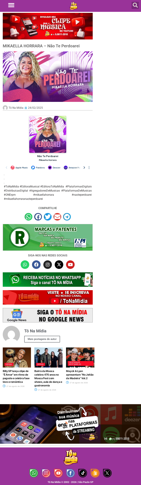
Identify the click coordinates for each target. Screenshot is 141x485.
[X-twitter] (59, 264)
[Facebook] (36, 264)
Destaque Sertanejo (75, 363)
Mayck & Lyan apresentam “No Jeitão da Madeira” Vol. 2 (80, 374)
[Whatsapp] (25, 264)
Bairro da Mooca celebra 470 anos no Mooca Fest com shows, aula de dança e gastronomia (48, 378)
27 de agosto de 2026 (15, 386)
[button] (11, 5)
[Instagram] (47, 264)
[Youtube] (70, 264)
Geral (9, 364)
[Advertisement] (117, 37)
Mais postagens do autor (42, 339)
